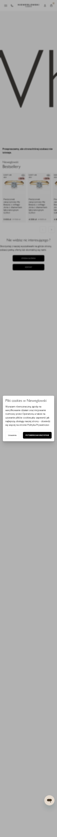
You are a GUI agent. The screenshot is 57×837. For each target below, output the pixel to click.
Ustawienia (12, 435)
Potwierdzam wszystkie (37, 435)
